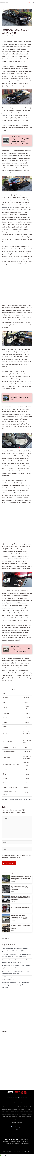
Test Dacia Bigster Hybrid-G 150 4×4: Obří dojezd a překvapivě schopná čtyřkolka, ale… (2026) (15, 950)
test (30, 799)
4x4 (6, 799)
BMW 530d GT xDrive (8, 115)
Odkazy (15, 1097)
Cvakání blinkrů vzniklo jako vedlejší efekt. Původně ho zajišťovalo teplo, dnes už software (16, 967)
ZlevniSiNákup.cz (25, 1143)
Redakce (9, 1097)
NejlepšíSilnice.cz (16, 1141)
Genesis (10, 799)
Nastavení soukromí (9, 1102)
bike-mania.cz (24, 1139)
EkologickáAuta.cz (26, 1141)
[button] (33, 2)
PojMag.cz (16, 1143)
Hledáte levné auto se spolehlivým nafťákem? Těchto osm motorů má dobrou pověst (16, 972)
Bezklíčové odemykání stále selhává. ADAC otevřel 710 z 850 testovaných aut (16, 978)
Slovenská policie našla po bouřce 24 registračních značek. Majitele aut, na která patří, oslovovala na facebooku (15, 985)
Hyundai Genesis (24, 799)
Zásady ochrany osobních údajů (22, 1102)
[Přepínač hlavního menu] (29, 2)
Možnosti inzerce (22, 1097)
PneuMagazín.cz (7, 1141)
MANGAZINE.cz (9, 1143)
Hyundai (15, 799)
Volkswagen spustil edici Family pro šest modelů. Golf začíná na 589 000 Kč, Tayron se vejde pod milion (16, 955)
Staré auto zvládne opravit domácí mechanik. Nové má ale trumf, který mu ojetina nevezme (16, 961)
